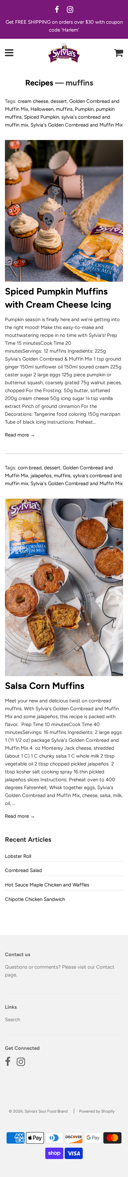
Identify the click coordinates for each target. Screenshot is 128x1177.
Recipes (39, 82)
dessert (59, 101)
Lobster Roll (18, 856)
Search (12, 1020)
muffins (64, 109)
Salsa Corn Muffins (44, 685)
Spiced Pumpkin (41, 117)
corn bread (30, 468)
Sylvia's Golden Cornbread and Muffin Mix (77, 125)
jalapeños (41, 476)
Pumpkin (84, 109)
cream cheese (33, 101)
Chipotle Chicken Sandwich (35, 899)
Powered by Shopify (97, 1111)
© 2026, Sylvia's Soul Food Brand (38, 1111)
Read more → (20, 435)
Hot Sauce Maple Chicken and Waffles (47, 885)
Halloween (42, 109)
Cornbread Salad (23, 870)
